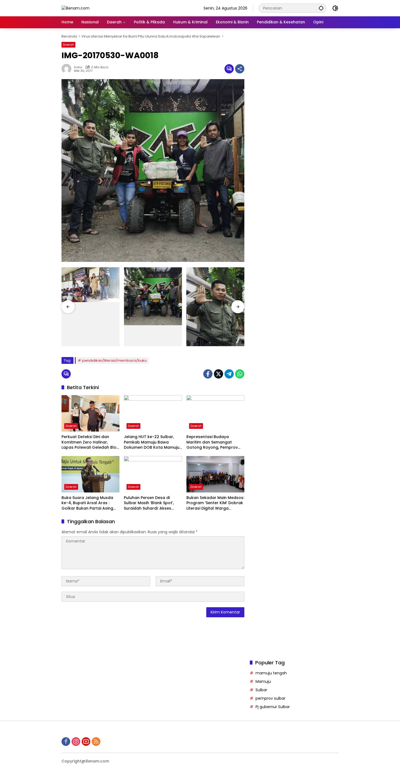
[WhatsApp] (239, 374)
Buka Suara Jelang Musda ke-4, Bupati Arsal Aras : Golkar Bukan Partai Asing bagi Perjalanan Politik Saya (88, 503)
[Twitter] (218, 374)
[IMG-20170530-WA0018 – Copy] (215, 306)
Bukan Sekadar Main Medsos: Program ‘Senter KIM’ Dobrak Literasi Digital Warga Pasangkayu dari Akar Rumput (215, 503)
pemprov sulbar (270, 698)
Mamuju (263, 681)
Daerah (68, 44)
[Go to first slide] (237, 306)
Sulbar (261, 690)
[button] (321, 8)
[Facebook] (208, 374)
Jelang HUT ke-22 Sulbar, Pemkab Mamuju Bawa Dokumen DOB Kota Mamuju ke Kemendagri (151, 442)
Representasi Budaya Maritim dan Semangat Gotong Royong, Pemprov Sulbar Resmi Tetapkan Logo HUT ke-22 (214, 442)
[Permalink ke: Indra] (67, 69)
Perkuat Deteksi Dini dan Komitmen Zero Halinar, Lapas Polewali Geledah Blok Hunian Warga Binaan (90, 442)
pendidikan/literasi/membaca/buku (114, 360)
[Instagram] (76, 741)
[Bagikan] (239, 68)
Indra (78, 67)
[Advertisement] (294, 246)
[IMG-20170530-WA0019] (90, 284)
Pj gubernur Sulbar (273, 706)
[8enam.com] (75, 8)
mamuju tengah (271, 673)
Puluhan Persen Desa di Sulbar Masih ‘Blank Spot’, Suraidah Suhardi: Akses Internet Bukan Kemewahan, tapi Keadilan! (152, 503)
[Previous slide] (68, 306)
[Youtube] (86, 741)
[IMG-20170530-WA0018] (153, 296)
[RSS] (96, 741)
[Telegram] (229, 374)
